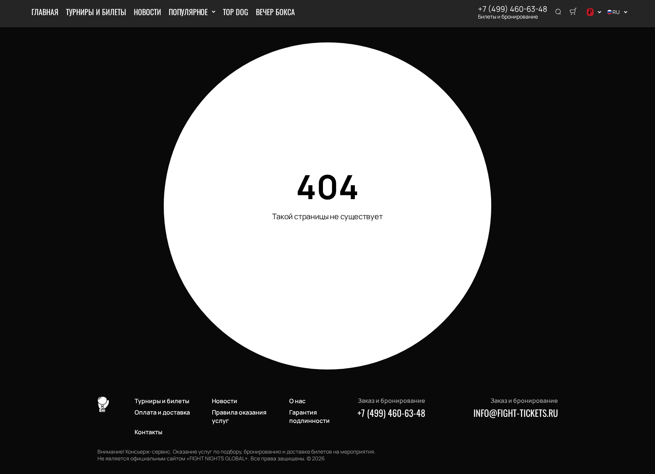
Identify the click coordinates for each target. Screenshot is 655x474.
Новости (147, 11)
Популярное (188, 11)
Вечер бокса (275, 11)
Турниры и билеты (96, 11)
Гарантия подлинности (309, 416)
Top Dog (235, 11)
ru (616, 12)
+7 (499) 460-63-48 (512, 9)
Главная (44, 11)
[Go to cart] (573, 12)
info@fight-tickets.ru (515, 412)
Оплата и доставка (162, 412)
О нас (297, 401)
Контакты (148, 432)
